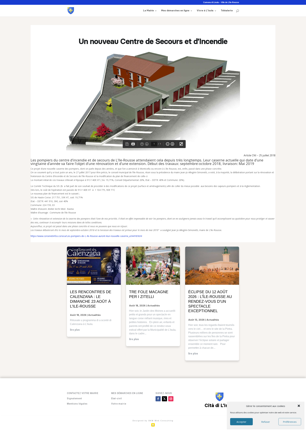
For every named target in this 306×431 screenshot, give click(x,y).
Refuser (265, 421)
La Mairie (148, 11)
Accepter (241, 421)
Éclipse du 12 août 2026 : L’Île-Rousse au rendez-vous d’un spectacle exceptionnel (210, 301)
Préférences (290, 421)
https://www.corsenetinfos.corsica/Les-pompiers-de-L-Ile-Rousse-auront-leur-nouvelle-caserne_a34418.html (86, 236)
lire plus (75, 330)
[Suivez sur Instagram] (170, 398)
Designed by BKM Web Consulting (153, 421)
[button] (299, 406)
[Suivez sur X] (164, 398)
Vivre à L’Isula (205, 11)
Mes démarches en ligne (175, 11)
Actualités (94, 315)
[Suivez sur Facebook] (158, 398)
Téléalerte (227, 11)
